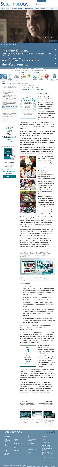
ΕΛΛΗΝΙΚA (16, 447)
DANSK (5, 444)
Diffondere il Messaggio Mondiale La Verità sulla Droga (9, 114)
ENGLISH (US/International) (7, 440)
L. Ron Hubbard (30, 438)
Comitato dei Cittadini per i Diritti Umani (48, 460)
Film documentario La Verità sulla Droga (9, 107)
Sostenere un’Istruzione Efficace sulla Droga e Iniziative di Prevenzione (9, 92)
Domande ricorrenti (40, 8)
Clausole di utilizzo (44, 466)
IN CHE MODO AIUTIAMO (10, 83)
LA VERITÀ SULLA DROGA (22, 83)
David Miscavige (45, 443)
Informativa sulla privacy (27, 466)
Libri (52, 8)
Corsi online (30, 447)
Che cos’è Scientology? (17, 8)
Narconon (29, 79)
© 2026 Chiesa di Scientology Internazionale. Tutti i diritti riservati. (15, 465)
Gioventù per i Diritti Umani (47, 457)
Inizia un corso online (46, 445)
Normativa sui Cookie (36, 466)
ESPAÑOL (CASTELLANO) (17, 446)
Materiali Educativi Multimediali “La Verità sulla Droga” (9, 99)
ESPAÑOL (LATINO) (18, 443)
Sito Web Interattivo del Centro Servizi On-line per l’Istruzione (9, 111)
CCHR (47, 79)
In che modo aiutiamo (3, 80)
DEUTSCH (6, 454)
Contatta (29, 450)
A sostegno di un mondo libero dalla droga (47, 454)
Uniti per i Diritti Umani (46, 456)
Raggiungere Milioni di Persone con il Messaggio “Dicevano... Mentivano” (9, 103)
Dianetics (44, 439)
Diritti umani (41, 79)
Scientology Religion (45, 442)
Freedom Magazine (45, 450)
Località (29, 452)
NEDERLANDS (6, 453)
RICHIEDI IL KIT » (9, 176)
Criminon (23, 80)
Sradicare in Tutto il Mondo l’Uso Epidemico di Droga (9, 96)
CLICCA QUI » (9, 141)
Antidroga (35, 79)
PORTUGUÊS (16, 450)
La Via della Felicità (10, 80)
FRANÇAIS (6, 445)
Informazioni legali (52, 466)
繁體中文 (5, 451)
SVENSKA (16, 442)
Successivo (39, 68)
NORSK (15, 440)
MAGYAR (16, 439)
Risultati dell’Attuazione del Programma (8, 121)
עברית (5, 447)
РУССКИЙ (6, 450)
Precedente (18, 68)
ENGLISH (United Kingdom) (7, 442)
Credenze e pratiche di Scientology (32, 440)
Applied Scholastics (16, 80)
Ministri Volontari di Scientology (47, 446)
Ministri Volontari (29, 8)
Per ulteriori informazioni (32, 449)
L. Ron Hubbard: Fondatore (5, 9)
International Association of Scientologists (47, 449)
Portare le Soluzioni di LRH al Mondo (8, 117)
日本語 (5, 448)
